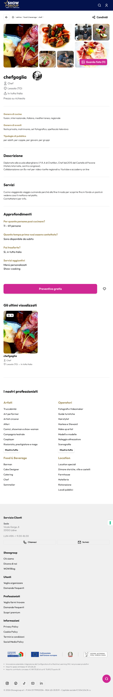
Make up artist (65, 429)
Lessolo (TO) (15, 88)
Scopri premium (12, 612)
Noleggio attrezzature (69, 439)
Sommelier (9, 484)
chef (40, 17)
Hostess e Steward (68, 424)
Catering (8, 474)
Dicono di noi (10, 563)
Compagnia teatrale (14, 434)
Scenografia (64, 444)
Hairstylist (63, 418)
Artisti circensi (11, 418)
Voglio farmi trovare (14, 602)
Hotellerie (63, 479)
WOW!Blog (9, 568)
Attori (7, 424)
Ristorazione (64, 484)
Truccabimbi (10, 408)
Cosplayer (9, 439)
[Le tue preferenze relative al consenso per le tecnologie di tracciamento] (110, 523)
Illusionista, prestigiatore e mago (21, 444)
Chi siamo (9, 558)
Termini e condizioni (14, 636)
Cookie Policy (11, 631)
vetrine (18, 17)
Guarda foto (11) (95, 62)
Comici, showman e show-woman (21, 429)
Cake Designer (11, 469)
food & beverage (30, 17)
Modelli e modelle (67, 434)
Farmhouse (64, 474)
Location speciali (67, 464)
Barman (8, 464)
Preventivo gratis (50, 289)
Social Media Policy (14, 641)
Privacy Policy (11, 626)
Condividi (102, 17)
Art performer (11, 413)
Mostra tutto (11, 449)
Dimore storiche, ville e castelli (74, 469)
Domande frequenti (14, 587)
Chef (6, 479)
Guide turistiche (66, 413)
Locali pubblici (65, 489)
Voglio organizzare (13, 582)
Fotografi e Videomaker (70, 408)
